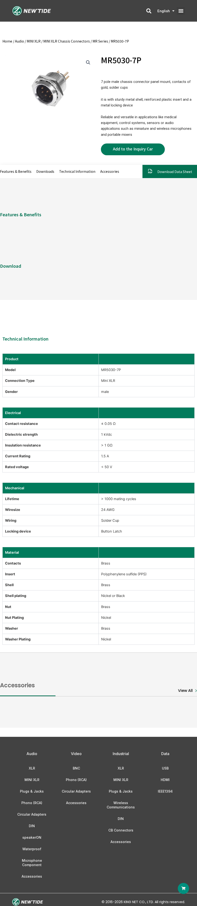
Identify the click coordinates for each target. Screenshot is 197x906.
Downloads (45, 171)
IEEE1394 (165, 791)
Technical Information (77, 171)
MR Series (100, 41)
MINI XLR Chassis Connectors (66, 41)
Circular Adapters (31, 814)
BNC (76, 768)
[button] (181, 11)
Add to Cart (133, 149)
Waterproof (31, 849)
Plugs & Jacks (32, 791)
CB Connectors (120, 830)
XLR (32, 768)
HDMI (165, 780)
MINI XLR (34, 41)
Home (7, 41)
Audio (19, 41)
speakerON (31, 837)
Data (165, 753)
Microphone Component (32, 862)
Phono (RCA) (31, 803)
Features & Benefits (15, 171)
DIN (32, 826)
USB (165, 768)
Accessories (109, 171)
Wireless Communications (121, 805)
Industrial (121, 753)
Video (76, 753)
